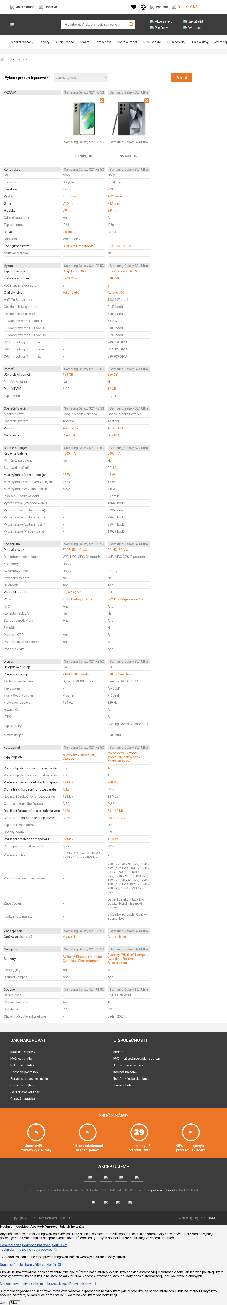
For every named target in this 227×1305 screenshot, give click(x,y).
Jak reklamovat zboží (25, 1092)
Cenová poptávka (22, 1098)
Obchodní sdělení (22, 1085)
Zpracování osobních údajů (29, 1078)
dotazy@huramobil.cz (158, 1190)
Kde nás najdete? (125, 1072)
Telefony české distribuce (131, 1078)
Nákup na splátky (22, 1065)
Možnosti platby (21, 1058)
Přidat (181, 78)
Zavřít (4, 1303)
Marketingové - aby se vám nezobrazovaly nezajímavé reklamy (45, 1284)
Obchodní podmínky (24, 1072)
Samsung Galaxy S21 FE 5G (84, 142)
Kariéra (118, 1052)
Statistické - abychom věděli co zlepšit (28, 1265)
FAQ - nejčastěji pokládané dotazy (137, 1058)
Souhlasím (59, 1245)
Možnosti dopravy (22, 1052)
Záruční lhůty (123, 1085)
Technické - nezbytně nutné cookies (26, 1250)
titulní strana (15, 59)
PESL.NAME (208, 1218)
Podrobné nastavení (36, 1245)
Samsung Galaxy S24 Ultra (129, 142)
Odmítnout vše (10, 1245)
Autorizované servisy (128, 1065)
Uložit (14, 1302)
